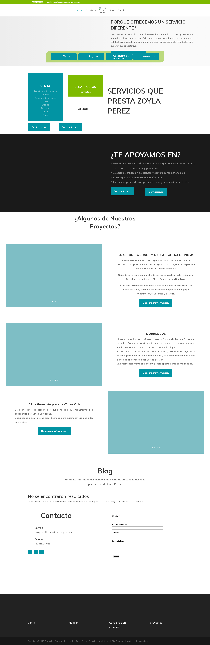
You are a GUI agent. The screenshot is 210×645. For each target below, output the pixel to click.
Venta (66, 56)
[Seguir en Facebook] (30, 552)
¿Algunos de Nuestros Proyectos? (105, 222)
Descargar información (156, 302)
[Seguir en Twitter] (36, 552)
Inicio (79, 10)
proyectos (149, 56)
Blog (112, 10)
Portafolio (91, 10)
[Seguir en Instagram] (41, 552)
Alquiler (93, 56)
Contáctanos (39, 127)
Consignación (121, 55)
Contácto (122, 10)
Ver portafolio (70, 127)
